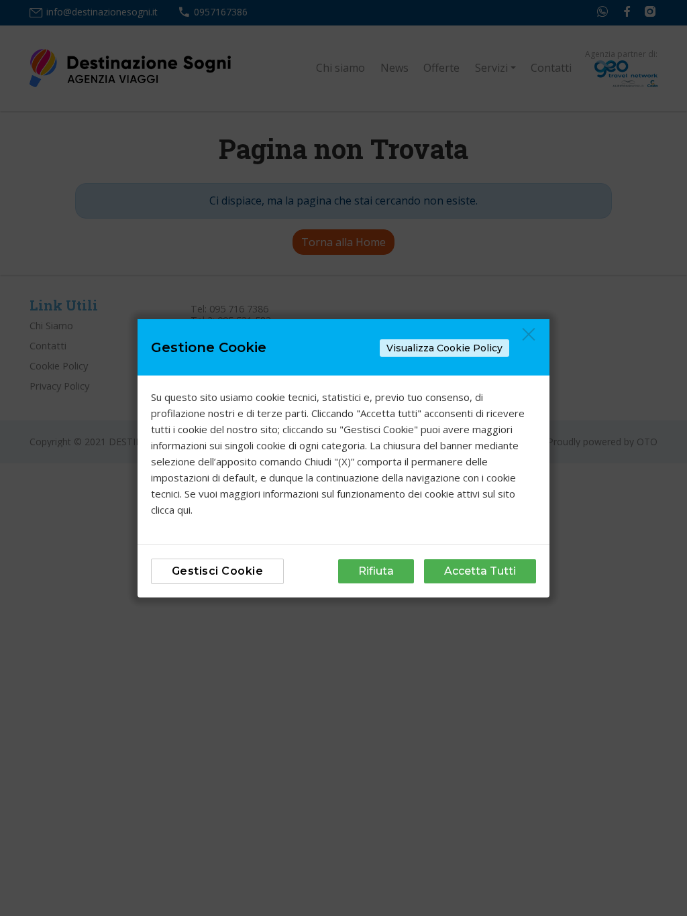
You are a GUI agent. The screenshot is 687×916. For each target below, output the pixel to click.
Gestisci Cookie (218, 571)
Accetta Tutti (480, 571)
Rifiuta (376, 571)
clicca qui (171, 509)
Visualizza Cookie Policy (444, 348)
